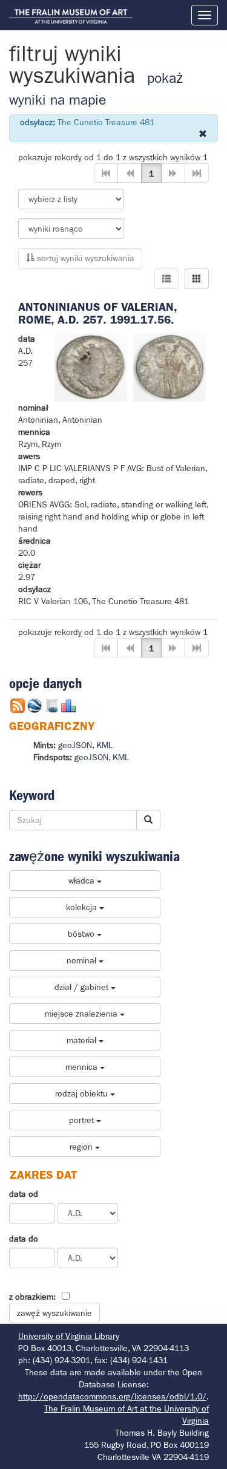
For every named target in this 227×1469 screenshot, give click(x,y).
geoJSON (75, 745)
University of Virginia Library (68, 1336)
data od (23, 1193)
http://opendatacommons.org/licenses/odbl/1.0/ (112, 1396)
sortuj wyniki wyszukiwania (84, 258)
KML (104, 745)
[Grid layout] (197, 279)
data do (23, 1238)
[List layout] (166, 279)
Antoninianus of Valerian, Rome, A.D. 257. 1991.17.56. (97, 313)
